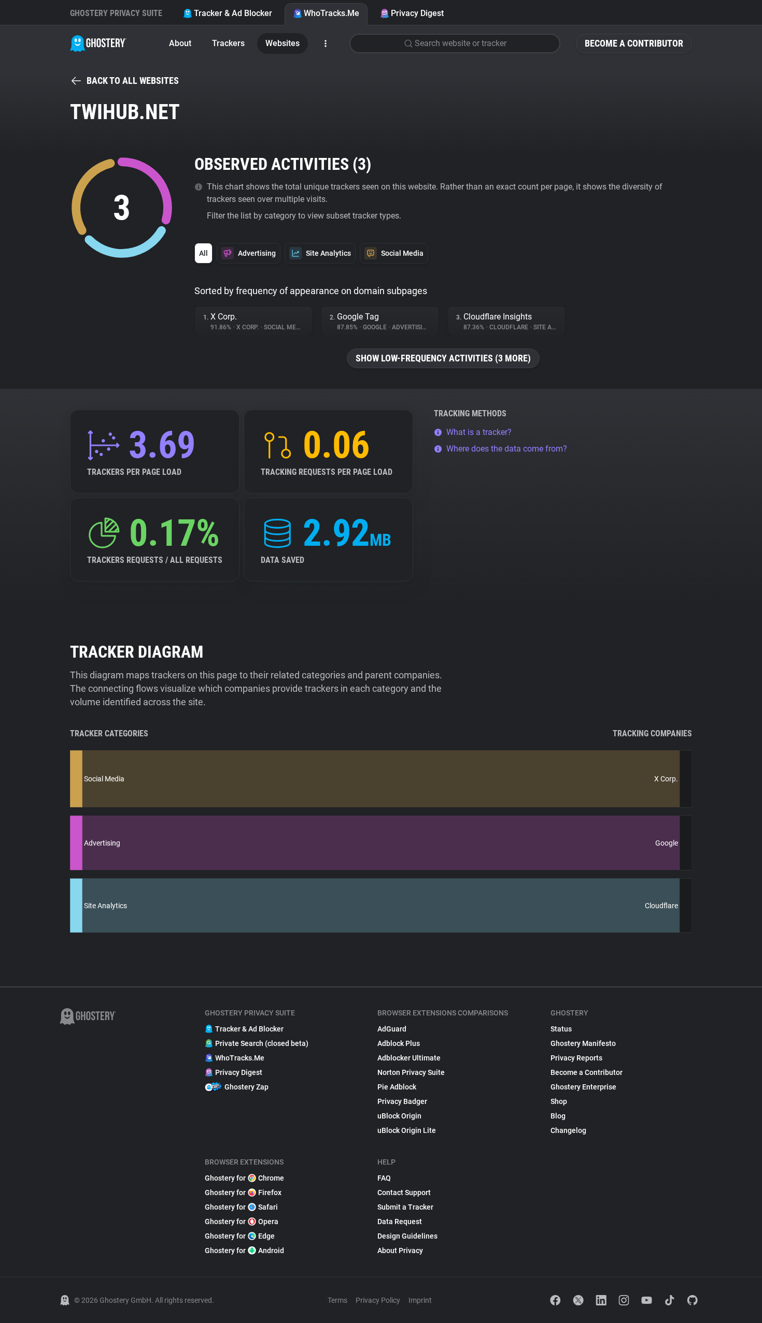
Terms (337, 1300)
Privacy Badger (402, 1101)
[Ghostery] (98, 43)
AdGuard (391, 1029)
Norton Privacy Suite (411, 1072)
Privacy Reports (576, 1058)
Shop (559, 1101)
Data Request (399, 1221)
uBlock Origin (399, 1116)
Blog (558, 1116)
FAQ (384, 1178)
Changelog (568, 1130)
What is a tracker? (479, 432)
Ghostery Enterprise (583, 1087)
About (180, 43)
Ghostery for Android (244, 1250)
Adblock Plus (398, 1043)
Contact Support (404, 1192)
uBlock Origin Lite (406, 1130)
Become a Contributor (634, 43)
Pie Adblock (396, 1087)
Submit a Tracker (405, 1207)
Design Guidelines (407, 1236)
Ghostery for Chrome (244, 1178)
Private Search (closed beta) (261, 1043)
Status (561, 1029)
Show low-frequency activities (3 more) (443, 358)
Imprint (420, 1300)
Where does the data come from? (506, 449)
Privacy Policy (378, 1300)
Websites (282, 43)
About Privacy (400, 1250)
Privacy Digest (417, 13)
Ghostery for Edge (240, 1236)
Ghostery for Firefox (243, 1192)
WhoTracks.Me (331, 13)
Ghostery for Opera (241, 1221)
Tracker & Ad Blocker (233, 13)
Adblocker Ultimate (409, 1058)
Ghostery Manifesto (583, 1043)
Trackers (228, 43)
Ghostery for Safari (241, 1207)
